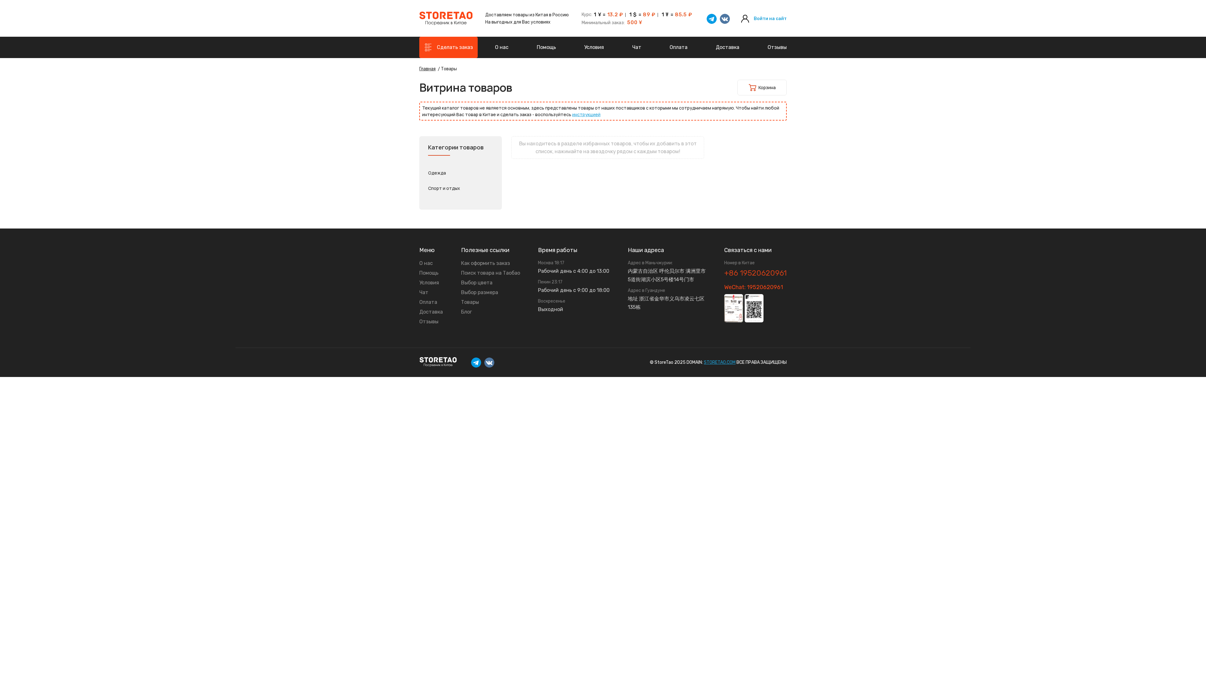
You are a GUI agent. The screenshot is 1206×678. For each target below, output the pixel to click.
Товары (470, 302)
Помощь (546, 47)
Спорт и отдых (444, 188)
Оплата (678, 47)
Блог (466, 312)
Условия (594, 47)
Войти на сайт (770, 19)
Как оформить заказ (485, 263)
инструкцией (586, 114)
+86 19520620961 (755, 273)
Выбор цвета (476, 282)
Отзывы (777, 47)
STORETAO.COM (720, 362)
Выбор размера (479, 292)
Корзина (767, 87)
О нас (501, 47)
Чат (636, 47)
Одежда (437, 173)
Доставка (727, 47)
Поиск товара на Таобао (490, 273)
